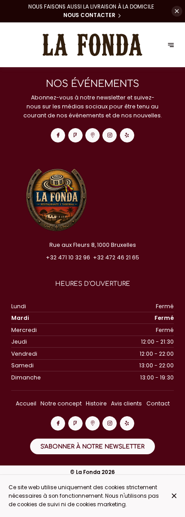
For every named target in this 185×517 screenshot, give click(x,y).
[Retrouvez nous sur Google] (92, 135)
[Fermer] (174, 495)
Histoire (96, 403)
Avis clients (126, 403)
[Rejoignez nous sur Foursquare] (75, 135)
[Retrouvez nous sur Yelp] (127, 135)
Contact (158, 403)
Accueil (26, 403)
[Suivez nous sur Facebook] (58, 135)
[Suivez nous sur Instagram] (109, 135)
